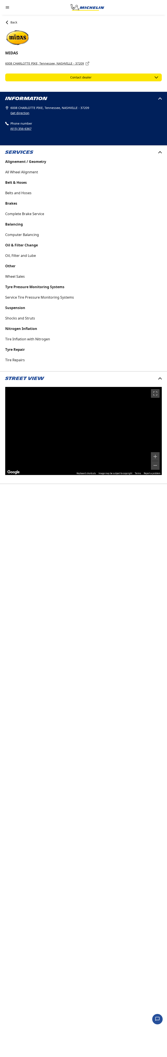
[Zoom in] (155, 456)
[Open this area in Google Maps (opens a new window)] (13, 472)
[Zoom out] (155, 465)
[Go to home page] (87, 7)
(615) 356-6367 (21, 129)
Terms (138, 473)
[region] (83, 431)
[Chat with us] (157, 1019)
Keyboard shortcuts (86, 473)
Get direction (19, 113)
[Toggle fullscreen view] (155, 393)
